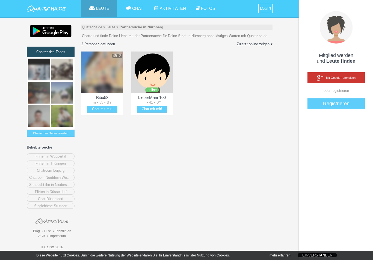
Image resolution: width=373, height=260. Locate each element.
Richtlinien (63, 231)
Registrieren (336, 103)
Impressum (57, 236)
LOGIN (265, 8)
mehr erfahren (280, 255)
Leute (110, 27)
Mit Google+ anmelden (341, 77)
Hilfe (47, 231)
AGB (41, 236)
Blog (36, 231)
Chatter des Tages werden (50, 133)
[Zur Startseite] (46, 12)
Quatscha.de (92, 27)
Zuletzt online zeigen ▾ (255, 44)
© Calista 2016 (52, 247)
